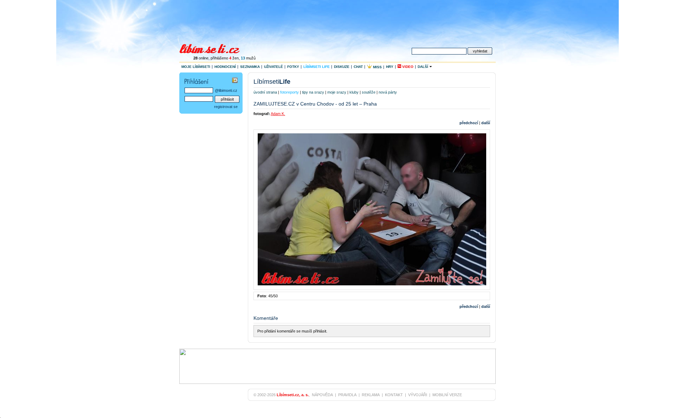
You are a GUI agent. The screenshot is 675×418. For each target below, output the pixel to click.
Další (423, 67)
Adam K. (278, 114)
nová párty (388, 92)
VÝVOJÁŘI (417, 395)
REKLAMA (371, 395)
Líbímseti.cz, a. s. (293, 395)
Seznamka (250, 67)
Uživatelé (273, 67)
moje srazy (336, 92)
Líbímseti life (316, 67)
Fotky (293, 67)
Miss (377, 67)
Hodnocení (225, 67)
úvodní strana (265, 92)
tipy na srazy (313, 92)
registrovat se (226, 106)
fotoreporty (289, 92)
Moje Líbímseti (195, 67)
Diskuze (341, 67)
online (200, 58)
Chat (358, 67)
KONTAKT (394, 395)
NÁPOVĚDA (322, 395)
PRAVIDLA (347, 395)
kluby (354, 92)
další (485, 123)
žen (234, 58)
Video (407, 67)
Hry (389, 67)
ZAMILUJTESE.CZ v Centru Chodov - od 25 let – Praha (315, 104)
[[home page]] (214, 47)
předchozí (468, 123)
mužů (248, 58)
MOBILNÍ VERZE (447, 395)
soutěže (368, 92)
